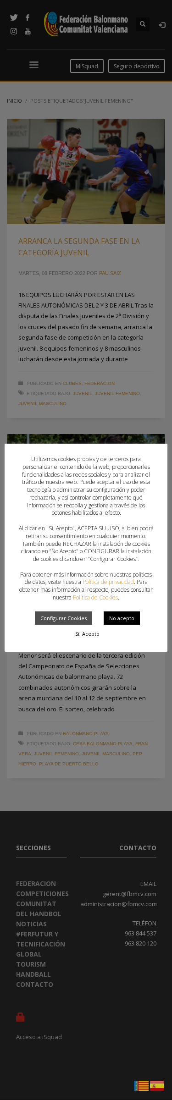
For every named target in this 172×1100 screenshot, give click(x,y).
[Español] (157, 1085)
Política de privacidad (108, 582)
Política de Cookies (95, 597)
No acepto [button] (121, 618)
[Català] (142, 1085)
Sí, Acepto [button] (87, 633)
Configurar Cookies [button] (63, 618)
